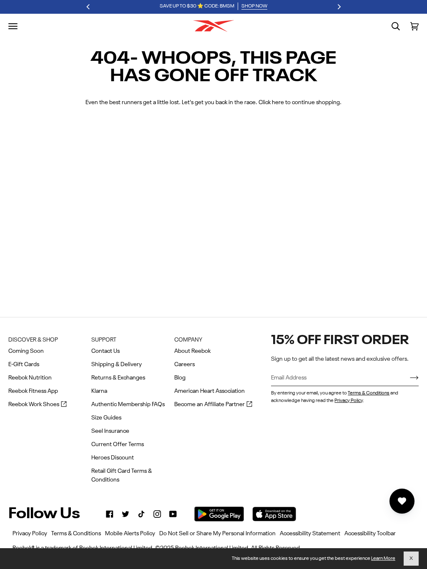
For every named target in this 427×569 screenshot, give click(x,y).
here (278, 102)
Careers (184, 364)
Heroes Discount (112, 458)
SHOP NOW (254, 6)
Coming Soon (26, 351)
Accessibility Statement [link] (310, 534)
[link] (109, 514)
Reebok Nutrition (30, 378)
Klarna (99, 391)
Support (103, 340)
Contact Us (105, 351)
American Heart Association (209, 391)
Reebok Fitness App (33, 391)
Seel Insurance (110, 431)
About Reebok (192, 351)
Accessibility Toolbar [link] (370, 534)
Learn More (383, 558)
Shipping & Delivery (116, 364)
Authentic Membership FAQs (128, 404)
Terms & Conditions (368, 393)
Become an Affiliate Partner (213, 405)
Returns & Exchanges (118, 378)
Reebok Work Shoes (37, 405)
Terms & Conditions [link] (76, 534)
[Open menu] (13, 26)
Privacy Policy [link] (30, 534)
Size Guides (106, 418)
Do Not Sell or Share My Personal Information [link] (217, 534)
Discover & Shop (33, 340)
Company (188, 340)
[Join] (408, 377)
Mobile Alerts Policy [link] (130, 534)
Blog (180, 378)
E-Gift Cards (23, 364)
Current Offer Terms (117, 444)
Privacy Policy (348, 400)
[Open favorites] (401, 501)
